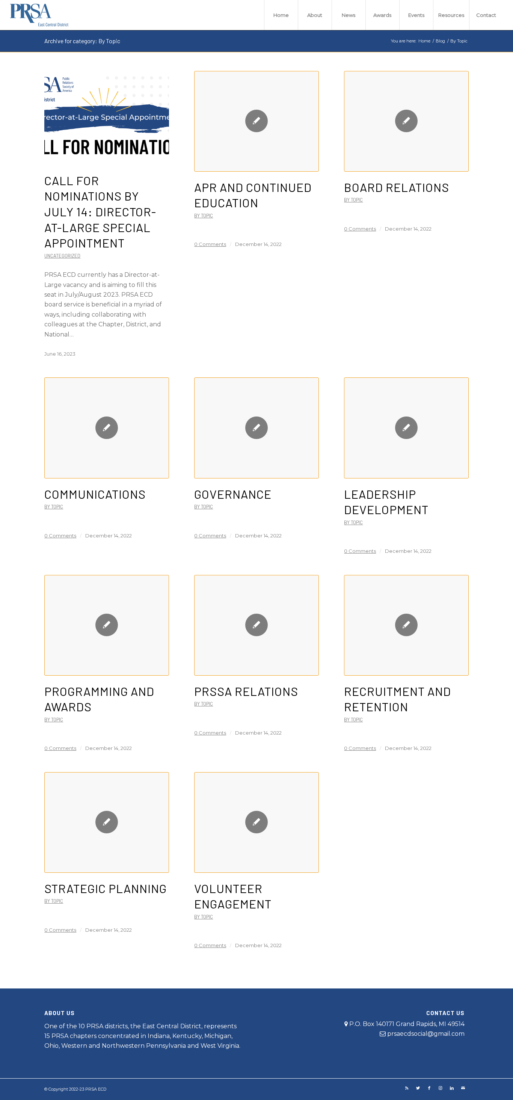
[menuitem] (281, 15)
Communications (95, 494)
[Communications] (106, 427)
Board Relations (396, 187)
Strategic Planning (105, 888)
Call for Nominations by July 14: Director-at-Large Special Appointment (100, 211)
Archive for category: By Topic (82, 40)
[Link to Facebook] (429, 1088)
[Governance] (256, 427)
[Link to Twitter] (418, 1088)
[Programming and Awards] (106, 625)
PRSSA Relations (246, 691)
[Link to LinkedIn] (451, 1088)
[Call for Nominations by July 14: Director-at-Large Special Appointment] (106, 118)
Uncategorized (62, 256)
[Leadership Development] (406, 427)
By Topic (203, 216)
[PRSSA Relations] (256, 625)
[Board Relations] (406, 121)
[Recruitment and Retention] (406, 625)
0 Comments (210, 244)
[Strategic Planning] (106, 822)
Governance (233, 494)
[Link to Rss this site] (406, 1088)
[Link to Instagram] (440, 1088)
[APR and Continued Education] (256, 121)
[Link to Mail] (463, 1088)
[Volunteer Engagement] (256, 822)
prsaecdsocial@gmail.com (426, 1033)
